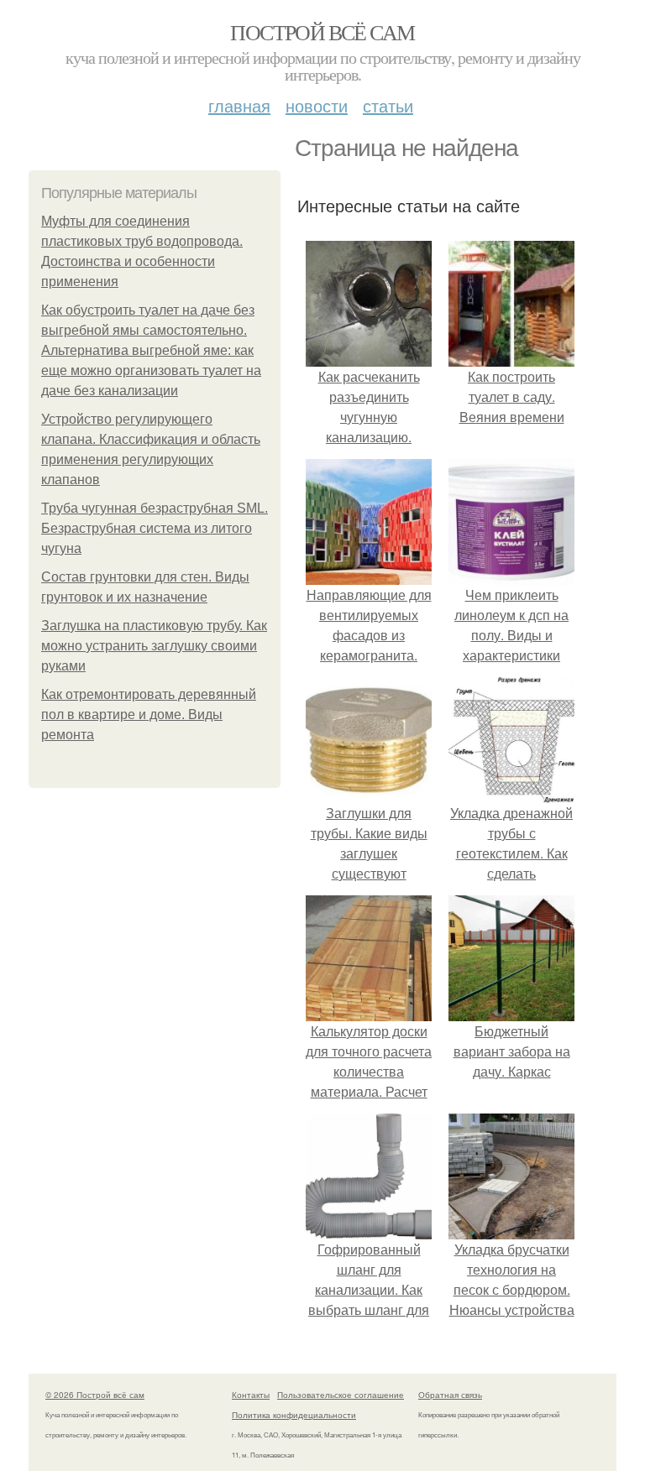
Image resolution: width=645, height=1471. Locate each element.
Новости (317, 105)
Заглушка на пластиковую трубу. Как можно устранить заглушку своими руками (154, 645)
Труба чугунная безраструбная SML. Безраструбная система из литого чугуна (154, 528)
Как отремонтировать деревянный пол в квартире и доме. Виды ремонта (148, 714)
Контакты (251, 1395)
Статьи (388, 105)
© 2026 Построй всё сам (94, 1395)
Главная (239, 105)
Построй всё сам (322, 32)
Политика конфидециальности (294, 1415)
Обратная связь (450, 1395)
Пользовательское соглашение (340, 1395)
